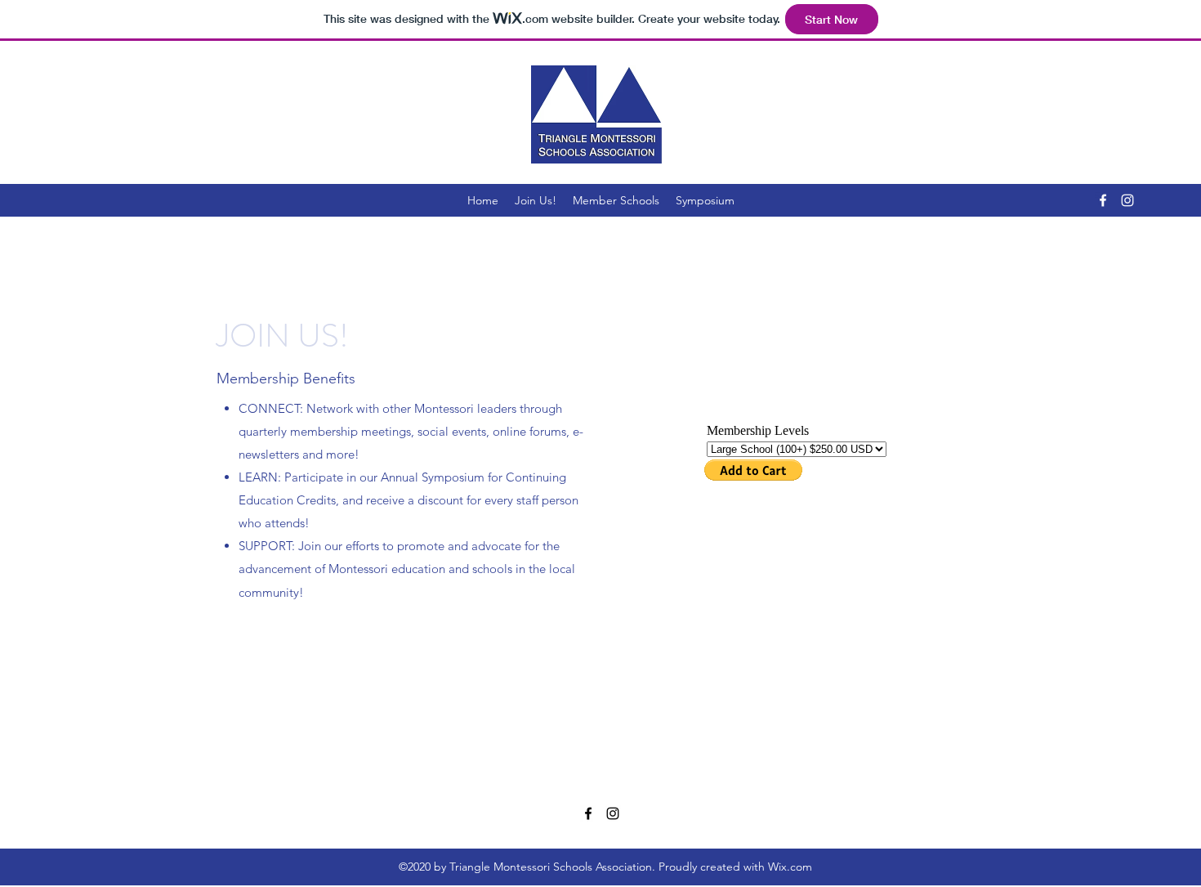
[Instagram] (1127, 200)
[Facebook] (1103, 200)
